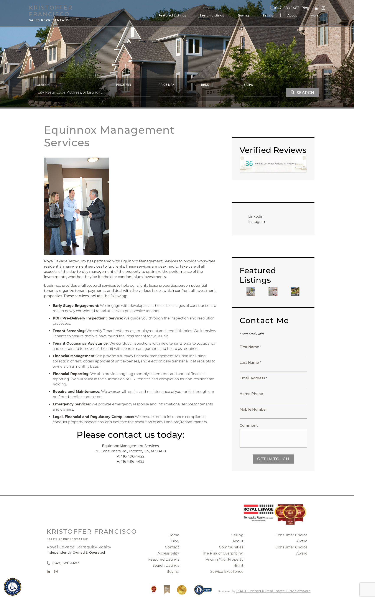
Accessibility (168, 553)
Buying (243, 15)
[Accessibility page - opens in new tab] (203, 592)
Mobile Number (253, 409)
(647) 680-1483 (286, 8)
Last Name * (250, 362)
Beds (205, 84)
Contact (172, 547)
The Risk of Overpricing (222, 553)
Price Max (166, 84)
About (292, 15)
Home (173, 535)
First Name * (250, 347)
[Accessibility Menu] (13, 586)
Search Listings (212, 15)
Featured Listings (172, 15)
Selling (268, 15)
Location (42, 85)
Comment (249, 425)
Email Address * (253, 378)
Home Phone (251, 394)
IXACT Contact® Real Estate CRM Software (273, 591)
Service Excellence (226, 571)
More (315, 15)
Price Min (123, 84)
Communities (231, 547)
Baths (248, 84)
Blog (175, 541)
